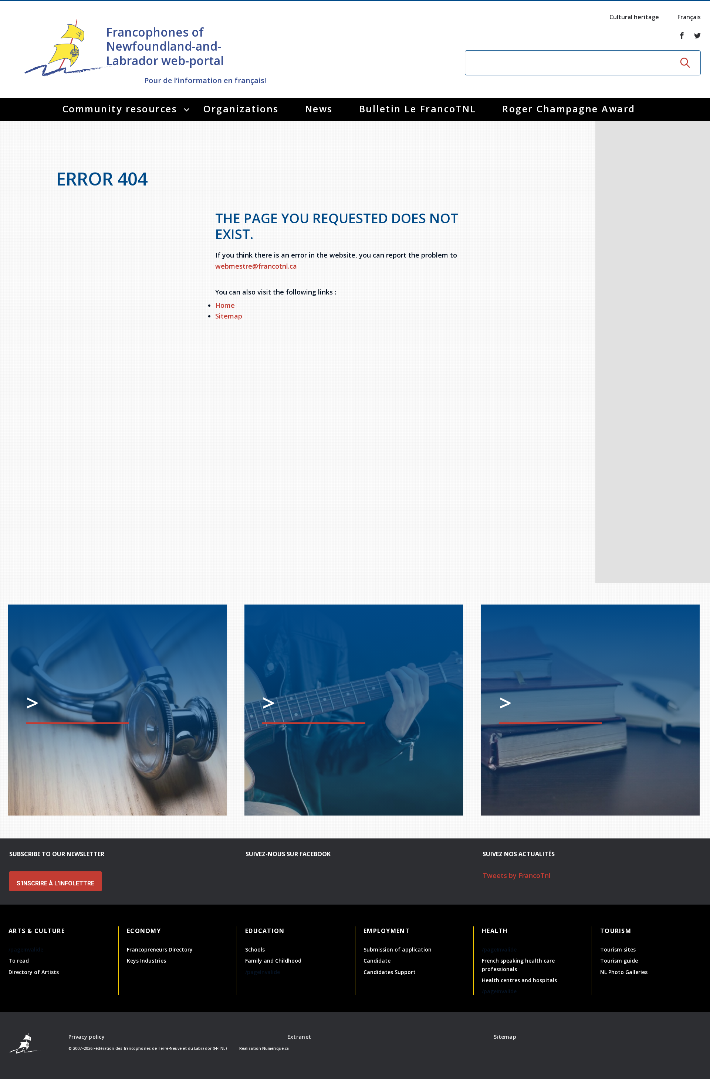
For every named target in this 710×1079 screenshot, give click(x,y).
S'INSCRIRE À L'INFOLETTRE (55, 883)
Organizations (241, 108)
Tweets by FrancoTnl (517, 875)
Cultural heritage (634, 17)
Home (225, 305)
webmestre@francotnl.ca (256, 266)
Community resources (120, 108)
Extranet (299, 1036)
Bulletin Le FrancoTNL (417, 108)
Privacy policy (86, 1036)
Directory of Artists (34, 972)
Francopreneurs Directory (160, 949)
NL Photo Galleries (624, 972)
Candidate (377, 960)
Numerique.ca (275, 1048)
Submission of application (398, 949)
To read (19, 960)
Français (689, 17)
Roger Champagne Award (568, 108)
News (319, 108)
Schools (255, 949)
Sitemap (228, 316)
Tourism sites (618, 949)
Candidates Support (390, 972)
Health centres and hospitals (519, 980)
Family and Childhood (273, 960)
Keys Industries (146, 960)
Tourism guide (619, 960)
